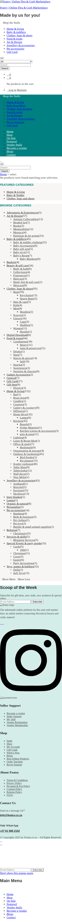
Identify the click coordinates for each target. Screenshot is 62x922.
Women (17, 328)
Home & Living (16, 191)
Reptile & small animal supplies (31, 526)
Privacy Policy (14, 783)
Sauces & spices (22, 358)
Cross (16, 556)
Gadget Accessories (18, 374)
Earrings (18, 490)
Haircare (18, 278)
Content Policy (14, 789)
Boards (24, 424)
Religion (12, 530)
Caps (23, 321)
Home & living (15, 28)
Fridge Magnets (29, 427)
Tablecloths (20, 470)
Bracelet (18, 487)
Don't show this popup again (16, 873)
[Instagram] (31, 694)
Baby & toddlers (16, 32)
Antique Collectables (25, 219)
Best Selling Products (18, 758)
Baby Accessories (23, 245)
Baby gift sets (21, 249)
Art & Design (14, 42)
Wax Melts (19, 477)
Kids (16, 305)
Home (10, 131)
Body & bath (20, 268)
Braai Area (19, 397)
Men (16, 308)
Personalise (13, 507)
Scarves (17, 315)
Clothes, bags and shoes (21, 198)
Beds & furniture (23, 516)
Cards (16, 546)
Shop (10, 134)
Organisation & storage (27, 450)
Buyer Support (14, 764)
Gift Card (12, 52)
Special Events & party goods (24, 543)
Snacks (17, 364)
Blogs (10, 151)
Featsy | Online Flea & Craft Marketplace (24, 7)
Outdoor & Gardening (26, 454)
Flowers (17, 387)
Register (22, 90)
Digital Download (17, 335)
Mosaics (18, 232)
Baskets (11, 262)
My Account (13, 746)
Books (17, 225)
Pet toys (17, 523)
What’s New (13, 752)
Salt (22, 361)
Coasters (18, 404)
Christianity (20, 533)
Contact (11, 154)
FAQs (10, 795)
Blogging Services (24, 540)
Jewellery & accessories (21, 45)
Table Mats (19, 467)
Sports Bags (27, 298)
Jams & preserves (30, 348)
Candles (18, 401)
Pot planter (26, 460)
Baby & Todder (15, 195)
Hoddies (25, 325)
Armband (18, 483)
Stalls (9, 740)
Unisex (17, 318)
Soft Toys (18, 573)
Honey (24, 344)
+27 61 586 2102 (10, 831)
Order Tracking (15, 761)
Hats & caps (20, 301)
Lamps (24, 417)
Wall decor (19, 473)
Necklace (18, 493)
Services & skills (16, 536)
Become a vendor (17, 148)
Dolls (16, 569)
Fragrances (19, 275)
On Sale (11, 138)
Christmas (19, 553)
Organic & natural (17, 503)
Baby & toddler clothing (27, 242)
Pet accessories (15, 48)
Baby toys (19, 252)
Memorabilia (20, 229)
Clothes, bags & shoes (19, 35)
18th (22, 550)
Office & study (22, 444)
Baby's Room (21, 255)
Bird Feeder (27, 457)
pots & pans (27, 434)
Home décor (20, 414)
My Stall (11, 719)
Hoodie (24, 331)
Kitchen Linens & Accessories (37, 430)
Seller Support (14, 716)
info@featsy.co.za (11, 815)
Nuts (16, 354)
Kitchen (17, 421)
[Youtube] (3, 623)
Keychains (26, 295)
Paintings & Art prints (26, 235)
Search (4, 68)
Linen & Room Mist (24, 440)
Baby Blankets (28, 258)
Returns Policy (14, 792)
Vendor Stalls (14, 144)
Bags (16, 292)
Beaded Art (19, 222)
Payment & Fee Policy (18, 786)
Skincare (18, 285)
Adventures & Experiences (22, 212)
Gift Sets (12, 384)
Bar (15, 394)
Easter (17, 559)
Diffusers (18, 411)
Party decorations (23, 563)
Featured (12, 141)
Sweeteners (19, 368)
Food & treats (14, 38)
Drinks (17, 351)
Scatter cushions (22, 464)
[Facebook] (1, 623)
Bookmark (26, 447)
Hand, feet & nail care (26, 282)
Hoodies (25, 311)
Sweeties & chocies (24, 371)
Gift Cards (12, 749)
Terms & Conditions (17, 780)
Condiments (20, 341)
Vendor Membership (17, 725)
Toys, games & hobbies (20, 566)
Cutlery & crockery (24, 407)
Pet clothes (19, 520)
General (11, 378)
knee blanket (14, 497)
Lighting (18, 437)
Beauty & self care (17, 265)
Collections (20, 272)
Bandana (18, 513)
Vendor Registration (17, 722)
